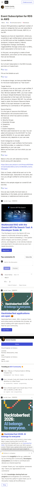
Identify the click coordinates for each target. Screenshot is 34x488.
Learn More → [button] (7, 330)
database (26, 22)
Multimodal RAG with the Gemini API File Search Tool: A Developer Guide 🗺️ (16, 227)
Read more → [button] (7, 250)
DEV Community (15, 366)
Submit (7, 268)
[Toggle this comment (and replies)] (2, 277)
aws (3, 22)
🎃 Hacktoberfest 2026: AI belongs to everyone (13, 435)
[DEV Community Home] (6, 2)
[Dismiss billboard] (32, 453)
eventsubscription (15, 22)
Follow (17, 344)
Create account (27, 2)
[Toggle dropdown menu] (31, 201)
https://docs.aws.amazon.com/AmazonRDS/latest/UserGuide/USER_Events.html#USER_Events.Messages (17, 167)
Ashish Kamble (9, 6)
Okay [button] (4, 485)
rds (7, 22)
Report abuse (22, 285)
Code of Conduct (12, 285)
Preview (15, 268)
